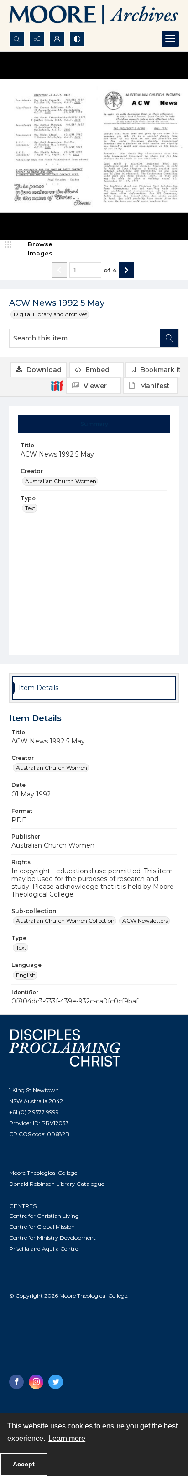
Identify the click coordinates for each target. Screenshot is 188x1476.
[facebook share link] (16, 1382)
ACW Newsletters (145, 920)
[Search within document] (169, 338)
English (26, 975)
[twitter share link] (55, 1382)
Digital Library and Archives (50, 314)
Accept (24, 1464)
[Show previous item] (59, 270)
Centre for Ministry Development (52, 1237)
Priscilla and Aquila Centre (43, 1248)
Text (30, 507)
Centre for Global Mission (42, 1226)
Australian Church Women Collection (65, 920)
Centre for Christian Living (44, 1215)
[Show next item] (126, 270)
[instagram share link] (36, 1382)
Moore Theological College (43, 1172)
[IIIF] (57, 385)
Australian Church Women (60, 481)
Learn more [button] (66, 1438)
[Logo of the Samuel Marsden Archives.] (94, 16)
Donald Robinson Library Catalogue (56, 1183)
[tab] (94, 424)
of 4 (110, 270)
